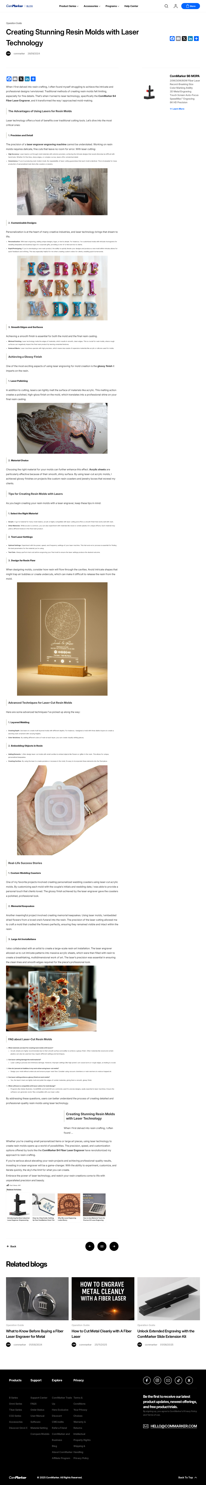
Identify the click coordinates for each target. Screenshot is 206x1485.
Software (35, 1421)
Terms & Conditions (79, 1400)
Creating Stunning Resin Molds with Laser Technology (90, 1116)
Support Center (38, 1397)
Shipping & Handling (79, 1449)
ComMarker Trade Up (62, 1400)
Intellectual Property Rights (82, 1436)
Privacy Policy (81, 1458)
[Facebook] (172, 39)
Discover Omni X (18, 1427)
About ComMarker (62, 1452)
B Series (13, 1397)
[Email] (178, 39)
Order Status (37, 1409)
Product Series (67, 6)
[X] (184, 39)
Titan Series (15, 1409)
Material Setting (39, 1427)
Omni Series (15, 1403)
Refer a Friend (59, 1427)
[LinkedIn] (190, 39)
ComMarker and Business (61, 1436)
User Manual (37, 1415)
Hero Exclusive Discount (60, 1412)
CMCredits (58, 1421)
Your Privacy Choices (80, 1412)
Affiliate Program (61, 1458)
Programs (111, 6)
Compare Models (39, 1433)
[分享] (196, 39)
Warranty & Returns (79, 1424)
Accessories (91, 6)
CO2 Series (15, 1415)
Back (13, 1246)
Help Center (131, 6)
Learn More (178, 108)
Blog (54, 1446)
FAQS (33, 1403)
